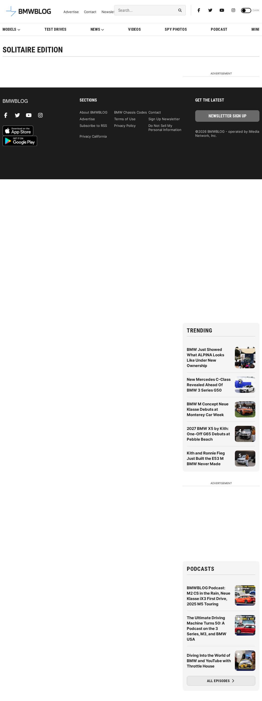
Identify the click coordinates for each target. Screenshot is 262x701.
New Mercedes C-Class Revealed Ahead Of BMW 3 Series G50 (209, 385)
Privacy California (93, 136)
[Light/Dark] (246, 10)
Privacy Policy (125, 126)
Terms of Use (125, 119)
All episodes (219, 681)
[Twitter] (210, 10)
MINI (255, 29)
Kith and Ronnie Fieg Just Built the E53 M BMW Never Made (206, 458)
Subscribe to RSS (93, 126)
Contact (90, 12)
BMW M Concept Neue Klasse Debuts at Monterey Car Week (207, 409)
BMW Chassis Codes (130, 112)
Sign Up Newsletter (164, 119)
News (95, 29)
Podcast (219, 29)
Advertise (71, 12)
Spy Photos (176, 29)
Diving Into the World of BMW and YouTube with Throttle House (209, 661)
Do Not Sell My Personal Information (164, 128)
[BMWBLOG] (35, 101)
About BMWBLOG (93, 112)
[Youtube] (221, 10)
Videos (134, 29)
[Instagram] (233, 10)
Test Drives (56, 29)
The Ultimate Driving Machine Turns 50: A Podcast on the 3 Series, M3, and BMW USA (206, 628)
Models (9, 29)
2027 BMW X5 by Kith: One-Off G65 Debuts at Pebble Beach (208, 434)
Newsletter (110, 12)
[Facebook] (198, 10)
